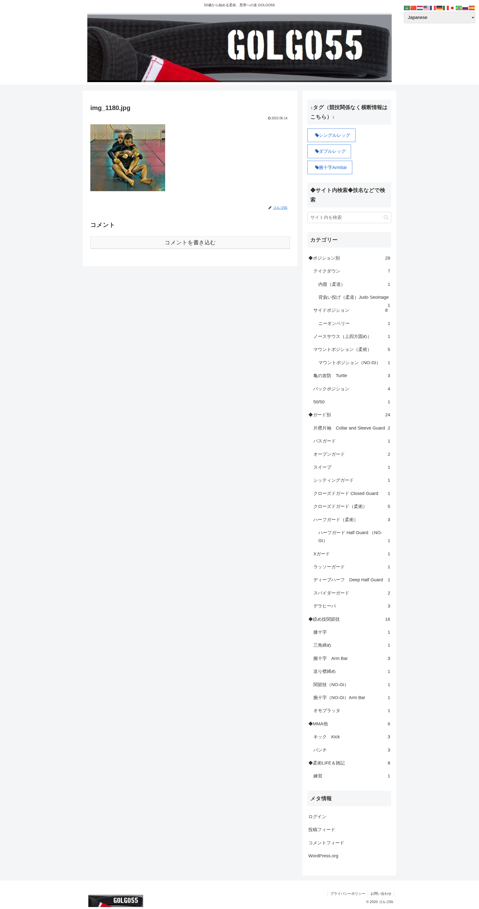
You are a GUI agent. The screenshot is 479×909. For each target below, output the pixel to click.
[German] (439, 7)
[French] (433, 7)
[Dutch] (420, 7)
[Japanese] (452, 7)
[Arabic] (407, 7)
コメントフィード (326, 842)
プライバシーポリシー (347, 894)
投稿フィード (321, 829)
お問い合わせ (380, 894)
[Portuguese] (459, 7)
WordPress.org (323, 855)
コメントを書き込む (190, 242)
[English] (426, 7)
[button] (386, 217)
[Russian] (465, 7)
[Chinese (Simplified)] (413, 7)
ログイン (317, 816)
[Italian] (446, 7)
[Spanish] (472, 7)
